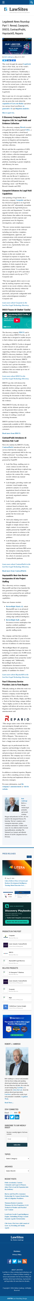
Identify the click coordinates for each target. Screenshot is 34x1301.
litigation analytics (22, 108)
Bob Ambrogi (8, 57)
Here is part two (8, 113)
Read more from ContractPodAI (14, 571)
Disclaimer (17, 1251)
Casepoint (19, 200)
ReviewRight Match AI (14, 606)
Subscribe (17, 1145)
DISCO (21, 332)
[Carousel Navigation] (17, 857)
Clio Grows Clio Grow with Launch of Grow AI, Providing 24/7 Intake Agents (17, 1225)
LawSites (20, 1087)
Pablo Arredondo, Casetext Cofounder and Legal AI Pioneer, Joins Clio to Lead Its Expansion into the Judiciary (16, 1185)
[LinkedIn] (17, 1117)
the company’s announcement (13, 785)
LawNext (8, 1094)
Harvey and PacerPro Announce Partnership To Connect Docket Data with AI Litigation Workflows (17, 1196)
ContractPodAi (7, 447)
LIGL (28, 130)
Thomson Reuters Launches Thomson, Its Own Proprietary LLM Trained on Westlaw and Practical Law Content (16, 1206)
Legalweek (27, 64)
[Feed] (24, 1261)
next (30, 857)
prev (28, 857)
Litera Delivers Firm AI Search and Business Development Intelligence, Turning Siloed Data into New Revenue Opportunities (16, 883)
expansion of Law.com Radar (13, 103)
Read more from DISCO (11, 433)
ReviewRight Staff (12, 620)
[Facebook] (7, 1117)
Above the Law (17, 1090)
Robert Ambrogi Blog (17, 10)
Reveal (22, 127)
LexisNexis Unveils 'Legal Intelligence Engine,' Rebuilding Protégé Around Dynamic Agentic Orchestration (17, 1216)
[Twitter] (12, 1117)
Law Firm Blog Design (17, 1298)
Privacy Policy (17, 1254)
